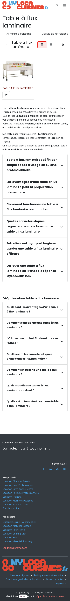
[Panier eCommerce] (57, 5)
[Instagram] (64, 469)
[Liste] (51, 44)
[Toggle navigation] (65, 5)
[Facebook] (43, 469)
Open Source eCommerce (50, 596)
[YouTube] (57, 469)
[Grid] (42, 44)
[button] (6, 94)
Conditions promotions (14, 547)
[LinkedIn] (50, 469)
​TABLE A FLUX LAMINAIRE (17, 88)
